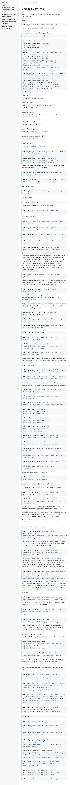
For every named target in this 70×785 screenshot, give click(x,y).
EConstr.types (41, 67)
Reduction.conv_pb (58, 571)
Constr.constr (28, 479)
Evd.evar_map (27, 67)
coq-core (27, 3)
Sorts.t (52, 162)
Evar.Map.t (27, 193)
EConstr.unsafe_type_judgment (34, 429)
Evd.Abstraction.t (46, 56)
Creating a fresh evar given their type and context (7, 10)
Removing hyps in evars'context (6, 27)
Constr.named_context (33, 321)
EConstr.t (26, 69)
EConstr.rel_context (30, 444)
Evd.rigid (51, 160)
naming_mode (36, 65)
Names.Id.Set (27, 687)
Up (22, 3)
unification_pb (28, 622)
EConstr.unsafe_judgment (33, 372)
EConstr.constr (38, 58)
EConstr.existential (30, 763)
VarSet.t (46, 43)
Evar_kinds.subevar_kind (37, 772)
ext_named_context (52, 744)
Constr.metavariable (49, 25)
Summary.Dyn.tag (57, 779)
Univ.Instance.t (61, 536)
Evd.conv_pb (45, 609)
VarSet (30, 36)
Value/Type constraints (8, 19)
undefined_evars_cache (31, 339)
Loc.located (54, 52)
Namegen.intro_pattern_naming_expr (42, 61)
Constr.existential (48, 646)
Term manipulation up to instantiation (8, 23)
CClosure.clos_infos (54, 378)
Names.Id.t (27, 181)
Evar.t (51, 88)
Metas (3, 5)
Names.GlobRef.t (49, 655)
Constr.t (51, 501)
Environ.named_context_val (33, 86)
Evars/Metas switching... (8, 14)
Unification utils (6, 17)
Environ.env (48, 65)
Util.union (61, 578)
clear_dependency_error (32, 655)
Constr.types (40, 536)
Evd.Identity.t (56, 76)
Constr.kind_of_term (30, 538)
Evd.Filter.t (34, 54)
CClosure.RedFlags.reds (34, 378)
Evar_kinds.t (44, 52)
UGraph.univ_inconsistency (45, 578)
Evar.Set (40, 249)
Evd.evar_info (46, 179)
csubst (40, 721)
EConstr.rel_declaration (32, 744)
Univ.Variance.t (31, 574)
